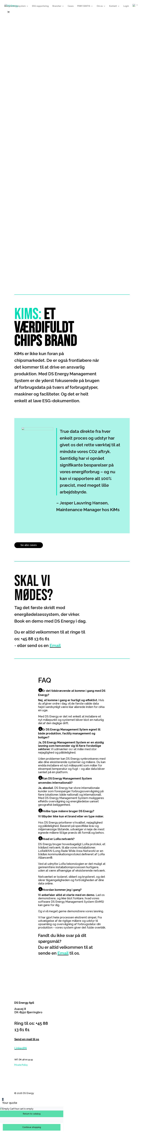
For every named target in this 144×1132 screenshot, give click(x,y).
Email (55, 645)
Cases (71, 6)
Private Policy (21, 1065)
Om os (100, 6)
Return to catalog (31, 1113)
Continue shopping (31, 1127)
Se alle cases (29, 545)
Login (126, 6)
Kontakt (113, 6)
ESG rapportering (40, 6)
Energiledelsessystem (15, 6)
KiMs (22, 108)
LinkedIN (20, 1048)
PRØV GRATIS (83, 6)
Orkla (23, 81)
